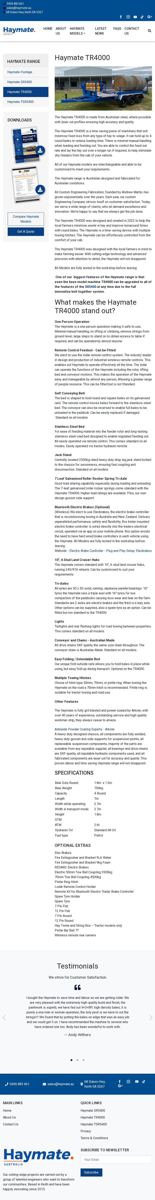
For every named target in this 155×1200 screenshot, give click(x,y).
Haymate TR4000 (93, 1117)
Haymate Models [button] (77, 31)
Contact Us (132, 31)
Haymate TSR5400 (20, 102)
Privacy (86, 1131)
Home (47, 29)
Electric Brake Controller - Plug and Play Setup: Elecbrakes (110, 551)
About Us (61, 31)
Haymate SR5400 (19, 82)
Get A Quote (25, 231)
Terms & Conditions (94, 1138)
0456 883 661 (15, 3)
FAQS (117, 29)
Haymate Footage (19, 72)
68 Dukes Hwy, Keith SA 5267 (24, 12)
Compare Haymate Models (26, 219)
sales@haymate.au (19, 8)
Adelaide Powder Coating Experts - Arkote (84, 729)
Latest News (101, 31)
